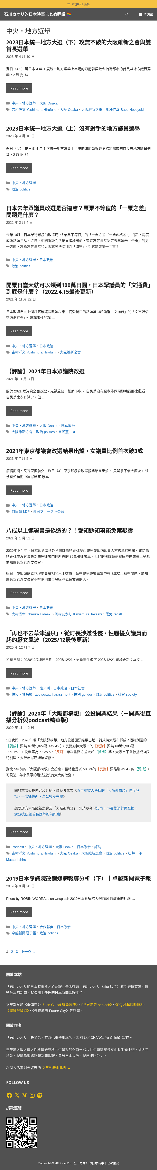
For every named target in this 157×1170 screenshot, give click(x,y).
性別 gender (83, 694)
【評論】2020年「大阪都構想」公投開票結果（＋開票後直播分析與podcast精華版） (78, 717)
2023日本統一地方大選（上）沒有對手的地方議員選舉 (73, 128)
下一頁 (28, 952)
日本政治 (46, 260)
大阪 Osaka (48, 103)
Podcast (18, 847)
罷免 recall (113, 614)
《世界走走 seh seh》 (96, 1005)
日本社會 (78, 688)
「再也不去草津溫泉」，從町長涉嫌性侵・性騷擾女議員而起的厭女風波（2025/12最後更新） (76, 636)
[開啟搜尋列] (127, 14)
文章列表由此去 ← (56, 1068)
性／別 (44, 688)
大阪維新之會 (91, 110)
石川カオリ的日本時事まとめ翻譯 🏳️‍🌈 (38, 14)
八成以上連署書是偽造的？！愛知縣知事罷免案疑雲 (69, 530)
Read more (19, 88)
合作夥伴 (46, 927)
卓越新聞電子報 (24, 933)
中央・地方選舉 (24, 103)
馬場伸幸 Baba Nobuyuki (125, 110)
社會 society (127, 694)
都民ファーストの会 (48, 512)
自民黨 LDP (67, 432)
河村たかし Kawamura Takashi (78, 614)
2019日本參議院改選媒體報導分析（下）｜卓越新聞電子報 (78, 878)
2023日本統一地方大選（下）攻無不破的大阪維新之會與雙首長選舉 (78, 45)
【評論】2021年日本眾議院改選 (45, 371)
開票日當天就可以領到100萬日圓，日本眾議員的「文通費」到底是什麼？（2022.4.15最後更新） (78, 288)
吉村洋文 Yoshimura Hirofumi (34, 110)
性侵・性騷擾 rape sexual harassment (41, 694)
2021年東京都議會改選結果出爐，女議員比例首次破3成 (74, 451)
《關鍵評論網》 (17, 1011)
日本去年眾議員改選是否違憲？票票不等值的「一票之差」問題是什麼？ (78, 211)
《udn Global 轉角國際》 (60, 1005)
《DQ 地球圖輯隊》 (128, 1005)
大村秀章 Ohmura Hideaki (31, 614)
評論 (97, 847)
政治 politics (21, 189)
